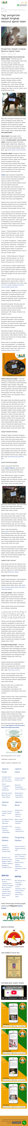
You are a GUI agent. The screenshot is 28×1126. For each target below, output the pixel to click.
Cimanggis (18, 884)
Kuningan (4, 867)
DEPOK (18, 876)
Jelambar (18, 829)
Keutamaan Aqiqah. (13, 572)
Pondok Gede (6, 891)
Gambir (4, 779)
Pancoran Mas (19, 890)
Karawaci (22, 858)
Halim (6, 821)
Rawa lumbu (5, 895)
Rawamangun (6, 832)
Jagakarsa (5, 847)
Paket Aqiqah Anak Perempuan (17, 150)
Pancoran (5, 859)
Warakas (22, 789)
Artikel (3, 54)
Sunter (17, 789)
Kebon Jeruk (18, 819)
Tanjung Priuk (19, 797)
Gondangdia (5, 786)
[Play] (3, 998)
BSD (16, 850)
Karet (10, 867)
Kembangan (18, 821)
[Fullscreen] (25, 998)
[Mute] (22, 998)
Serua (17, 858)
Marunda (17, 785)
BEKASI (5, 875)
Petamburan (5, 790)
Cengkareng (18, 810)
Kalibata (10, 863)
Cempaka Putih (6, 777)
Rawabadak (18, 787)
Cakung (4, 811)
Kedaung (18, 868)
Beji (16, 880)
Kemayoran (9, 781)
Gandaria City (6, 857)
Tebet (9, 861)
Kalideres (18, 814)
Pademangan (18, 793)
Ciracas (9, 811)
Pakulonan (18, 866)
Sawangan (18, 892)
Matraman (5, 823)
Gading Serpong (20, 848)
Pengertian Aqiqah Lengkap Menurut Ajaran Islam (13, 50)
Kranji (3, 897)
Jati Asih (8, 887)
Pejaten (4, 863)
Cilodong (18, 882)
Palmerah (18, 823)
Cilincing (17, 778)
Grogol (17, 812)
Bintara (4, 881)
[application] (14, 992)
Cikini (3, 784)
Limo (23, 888)
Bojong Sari (21, 880)
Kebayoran (5, 849)
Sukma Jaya (18, 894)
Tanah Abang (6, 797)
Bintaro (22, 846)
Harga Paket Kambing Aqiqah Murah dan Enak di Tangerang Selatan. (13, 587)
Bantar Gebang (6, 879)
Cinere (17, 886)
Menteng (4, 793)
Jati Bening (5, 889)
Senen (8, 795)
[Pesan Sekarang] (24, 1123)
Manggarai (5, 865)
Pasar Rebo (5, 826)
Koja (21, 780)
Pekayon (4, 885)
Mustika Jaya (6, 893)
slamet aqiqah (16, 755)
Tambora (17, 816)
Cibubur (4, 813)
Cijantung (5, 830)
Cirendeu (21, 856)
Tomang (17, 827)
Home (2, 8)
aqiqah (7, 531)
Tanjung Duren (19, 831)
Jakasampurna (6, 883)
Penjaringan (18, 795)
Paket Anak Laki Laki (14, 670)
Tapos (17, 896)
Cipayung (18, 888)
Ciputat (17, 846)
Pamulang (18, 854)
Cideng (4, 788)
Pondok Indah (6, 851)
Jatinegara (5, 819)
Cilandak (4, 845)
